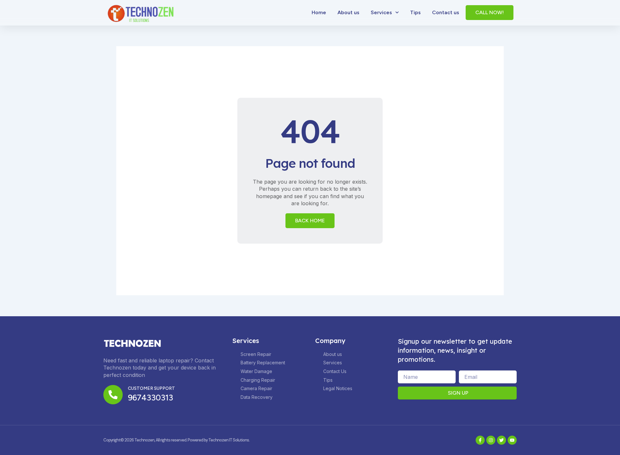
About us (348, 12)
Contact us (445, 12)
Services (381, 12)
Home (319, 12)
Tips (415, 12)
